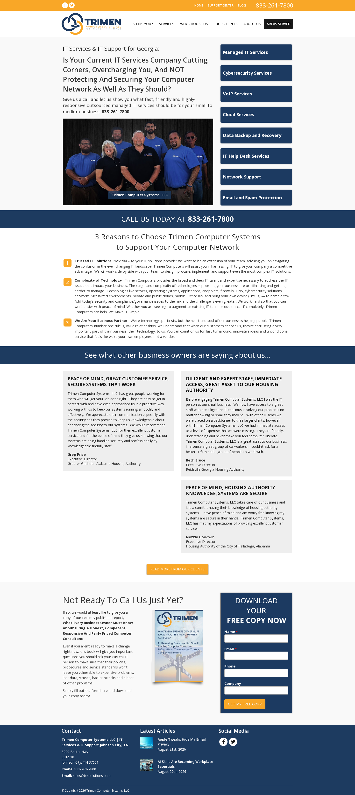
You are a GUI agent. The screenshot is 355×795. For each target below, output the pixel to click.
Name (231, 632)
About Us (252, 23)
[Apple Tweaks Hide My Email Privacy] (146, 743)
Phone (229, 666)
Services (166, 23)
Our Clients (226, 23)
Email (230, 649)
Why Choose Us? (194, 23)
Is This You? (142, 23)
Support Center (221, 5)
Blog (242, 5)
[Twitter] (71, 5)
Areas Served (279, 23)
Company (232, 683)
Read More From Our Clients (177, 569)
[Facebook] (65, 5)
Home (198, 5)
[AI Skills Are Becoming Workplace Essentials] (146, 765)
